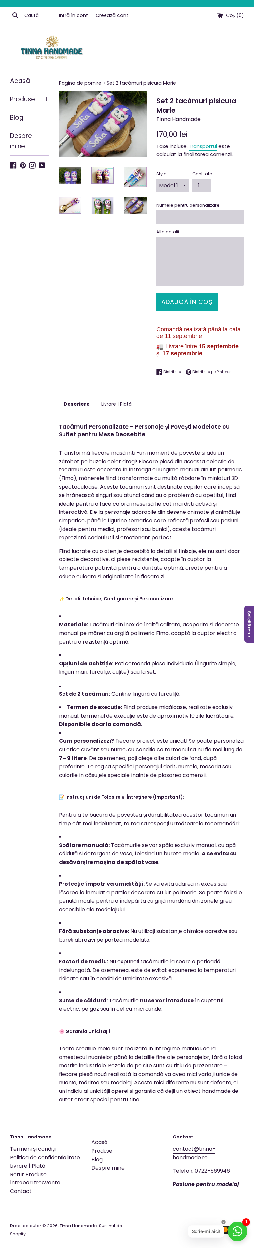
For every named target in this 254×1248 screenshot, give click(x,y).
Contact (21, 1191)
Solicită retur (249, 624)
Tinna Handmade (78, 1225)
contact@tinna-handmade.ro (194, 1153)
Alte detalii (167, 232)
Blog (16, 117)
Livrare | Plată (116, 404)
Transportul (203, 146)
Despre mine (21, 140)
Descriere (77, 404)
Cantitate (202, 174)
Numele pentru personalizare (188, 205)
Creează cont (112, 15)
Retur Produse (28, 1174)
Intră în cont (73, 15)
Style (161, 174)
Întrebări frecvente (35, 1182)
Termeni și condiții (33, 1149)
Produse (29, 99)
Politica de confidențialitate (45, 1157)
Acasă (20, 80)
